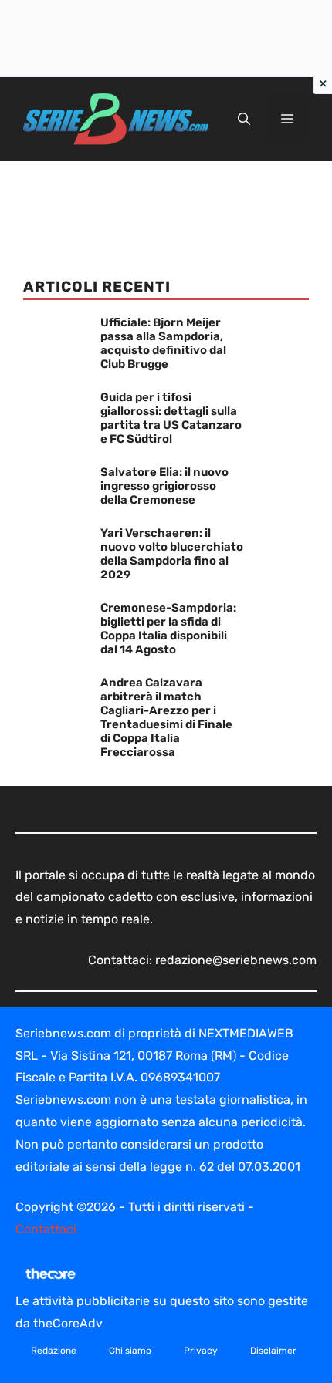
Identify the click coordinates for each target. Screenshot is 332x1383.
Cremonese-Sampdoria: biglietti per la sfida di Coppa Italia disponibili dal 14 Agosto (168, 628)
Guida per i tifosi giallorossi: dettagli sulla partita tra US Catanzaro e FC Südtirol (171, 418)
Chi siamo (130, 1350)
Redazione (53, 1350)
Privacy (201, 1350)
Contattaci (45, 1229)
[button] (244, 119)
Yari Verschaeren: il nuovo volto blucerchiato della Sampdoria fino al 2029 (171, 554)
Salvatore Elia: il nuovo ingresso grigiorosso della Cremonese (164, 486)
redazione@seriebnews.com (236, 960)
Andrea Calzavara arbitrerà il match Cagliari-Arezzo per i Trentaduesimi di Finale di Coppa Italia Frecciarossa (166, 717)
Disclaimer (273, 1350)
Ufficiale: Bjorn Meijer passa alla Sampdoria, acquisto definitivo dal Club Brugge (163, 343)
